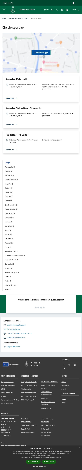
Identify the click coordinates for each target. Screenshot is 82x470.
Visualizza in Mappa (41, 52)
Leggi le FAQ (25, 429)
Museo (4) (8, 234)
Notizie (64, 382)
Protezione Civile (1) (11, 251)
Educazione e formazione (49, 381)
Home (4, 18)
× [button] (79, 447)
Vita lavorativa (26, 389)
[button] (41, 466)
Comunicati (65, 385)
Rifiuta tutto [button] (49, 461)
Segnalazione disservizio (29, 425)
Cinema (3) (8, 200)
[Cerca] (78, 9)
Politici (3, 396)
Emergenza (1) (10, 213)
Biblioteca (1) (9, 175)
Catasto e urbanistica (28, 396)
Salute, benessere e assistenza (48, 403)
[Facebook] (51, 9)
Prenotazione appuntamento (26, 420)
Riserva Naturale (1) (11, 260)
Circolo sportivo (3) (11, 205)
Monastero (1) (9, 226)
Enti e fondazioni (7, 392)
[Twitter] (56, 9)
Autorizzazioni (46, 408)
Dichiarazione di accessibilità (46, 434)
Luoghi (26, 18)
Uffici (3, 389)
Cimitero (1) (9, 196)
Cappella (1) (9, 184)
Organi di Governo (7, 382)
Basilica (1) (8, 171)
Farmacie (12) (9, 217)
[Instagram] (61, 9)
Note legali (45, 429)
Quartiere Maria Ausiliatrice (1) (15, 255)
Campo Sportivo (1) (11, 179)
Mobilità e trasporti (27, 400)
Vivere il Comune (15, 18)
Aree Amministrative (8, 385)
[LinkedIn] (66, 9)
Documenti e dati (7, 403)
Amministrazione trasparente (47, 420)
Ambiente (44, 398)
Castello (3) (8, 188)
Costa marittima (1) (11, 209)
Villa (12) (8, 289)
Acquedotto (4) (10, 167)
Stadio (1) (8, 276)
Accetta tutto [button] (33, 462)
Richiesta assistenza (28, 432)
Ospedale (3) (9, 238)
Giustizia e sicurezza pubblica (48, 386)
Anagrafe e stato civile (28, 382)
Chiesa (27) (8, 192)
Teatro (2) (8, 281)
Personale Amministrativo (10, 400)
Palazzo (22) (9, 243)
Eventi (64, 402)
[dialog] (41, 458)
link (60, 457)
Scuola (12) (8, 268)
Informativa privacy (48, 425)
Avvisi (64, 389)
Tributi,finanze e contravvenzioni (46, 393)
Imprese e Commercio (28, 392)
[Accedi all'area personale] (73, 3)
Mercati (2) (8, 222)
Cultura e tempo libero (28, 385)
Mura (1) (8, 230)
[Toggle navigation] (4, 9)
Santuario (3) (9, 264)
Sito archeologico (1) (12, 272)
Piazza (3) (8, 247)
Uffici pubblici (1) (10, 285)
